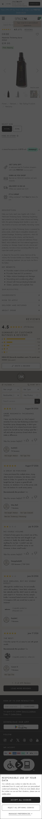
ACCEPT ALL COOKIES (21, 800)
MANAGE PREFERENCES (19, 814)
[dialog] (21, 796)
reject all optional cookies (21, 808)
